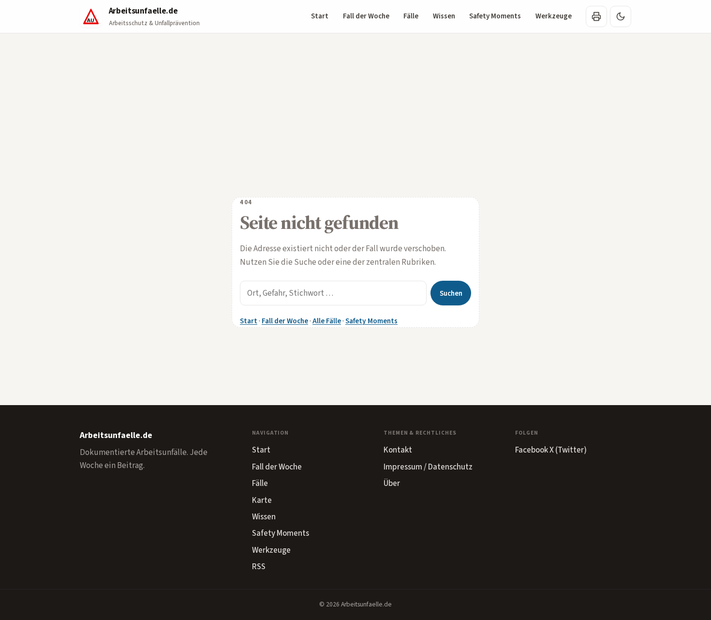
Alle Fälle (326, 321)
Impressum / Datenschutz (428, 467)
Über (392, 483)
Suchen (451, 293)
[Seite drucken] (596, 16)
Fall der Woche (366, 16)
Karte (262, 500)
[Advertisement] (355, 106)
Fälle (410, 16)
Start (319, 16)
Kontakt (398, 450)
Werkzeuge (553, 16)
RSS (259, 567)
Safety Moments (495, 16)
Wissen (444, 16)
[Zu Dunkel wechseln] (620, 16)
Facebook (531, 450)
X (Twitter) (568, 450)
